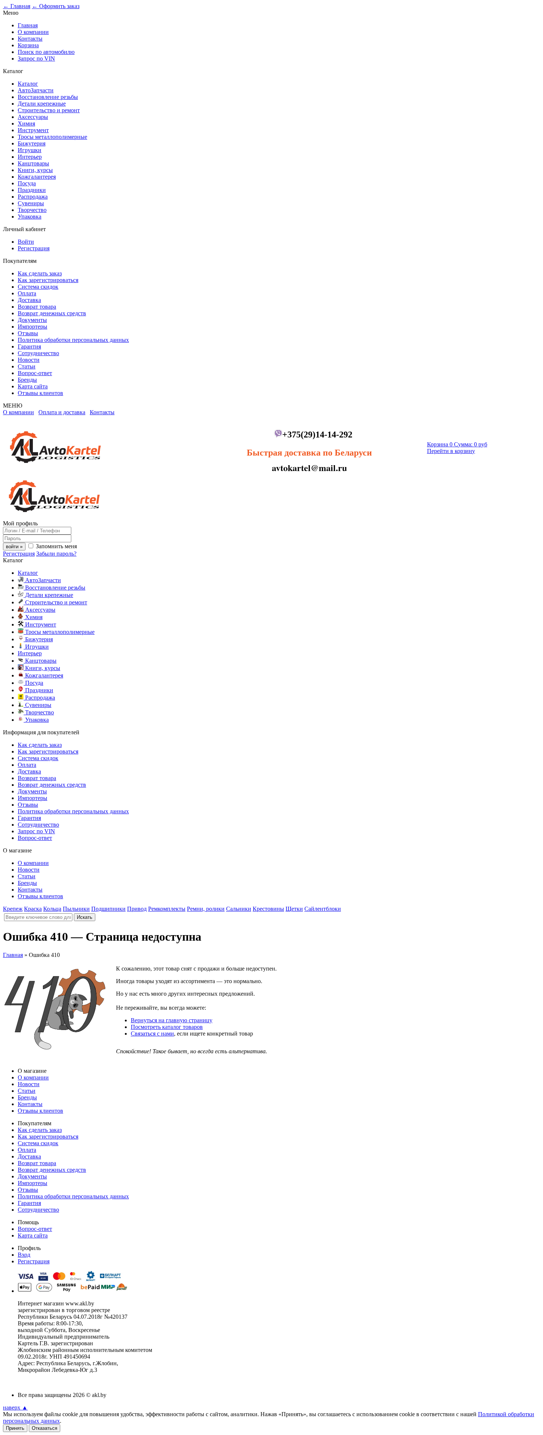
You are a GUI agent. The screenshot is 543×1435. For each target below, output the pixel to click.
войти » (14, 546)
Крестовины (268, 909)
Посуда (27, 183)
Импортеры (32, 326)
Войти (26, 241)
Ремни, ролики (206, 909)
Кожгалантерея (37, 177)
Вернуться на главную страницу (171, 1020)
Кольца (52, 909)
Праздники (32, 190)
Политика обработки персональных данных (73, 340)
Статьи (26, 366)
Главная (28, 25)
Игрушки (29, 150)
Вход (24, 1255)
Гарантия (29, 346)
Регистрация (33, 248)
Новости (29, 360)
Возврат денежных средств (52, 313)
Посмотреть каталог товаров (167, 1027)
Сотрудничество (38, 353)
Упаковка (29, 216)
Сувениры (31, 203)
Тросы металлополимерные (52, 137)
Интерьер (30, 157)
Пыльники (76, 909)
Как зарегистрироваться (48, 280)
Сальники (238, 909)
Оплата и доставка (61, 412)
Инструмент (33, 130)
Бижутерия (31, 143)
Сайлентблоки (322, 909)
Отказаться (44, 1428)
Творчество (32, 210)
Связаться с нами (152, 1033)
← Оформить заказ (55, 6)
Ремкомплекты (166, 909)
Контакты (30, 38)
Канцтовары (33, 163)
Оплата (27, 293)
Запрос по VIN (36, 58)
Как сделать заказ (40, 273)
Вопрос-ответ (35, 373)
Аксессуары (33, 117)
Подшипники (108, 909)
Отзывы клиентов (40, 393)
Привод (137, 909)
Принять (15, 1428)
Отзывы (28, 333)
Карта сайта (33, 386)
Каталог (28, 83)
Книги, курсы (35, 170)
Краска (33, 909)
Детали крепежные (42, 103)
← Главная (16, 6)
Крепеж (13, 909)
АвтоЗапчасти (36, 90)
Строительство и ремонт (49, 110)
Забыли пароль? (56, 553)
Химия (26, 123)
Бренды (27, 380)
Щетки (294, 909)
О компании (33, 32)
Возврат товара (37, 306)
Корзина (28, 45)
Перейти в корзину (451, 451)
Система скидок (38, 287)
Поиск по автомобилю (46, 52)
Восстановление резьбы (48, 97)
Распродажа (33, 196)
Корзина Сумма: (457, 444)
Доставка (29, 300)
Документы (32, 320)
